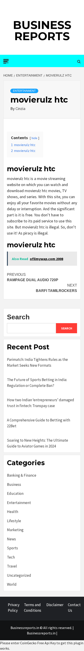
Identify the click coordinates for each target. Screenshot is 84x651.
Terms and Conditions (32, 607)
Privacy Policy (13, 607)
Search (18, 317)
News (11, 539)
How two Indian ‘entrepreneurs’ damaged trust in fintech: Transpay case (40, 402)
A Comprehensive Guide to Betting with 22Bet (38, 423)
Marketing (15, 529)
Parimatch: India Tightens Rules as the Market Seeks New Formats (37, 362)
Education (15, 493)
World (12, 584)
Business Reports (42, 30)
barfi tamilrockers (56, 288)
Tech (11, 557)
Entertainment (24, 90)
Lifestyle (14, 520)
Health (12, 511)
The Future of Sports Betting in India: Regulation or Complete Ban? (37, 382)
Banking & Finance (21, 475)
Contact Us (74, 607)
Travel (12, 566)
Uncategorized (19, 575)
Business (14, 484)
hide (34, 138)
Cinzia (20, 108)
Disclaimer (54, 604)
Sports (12, 548)
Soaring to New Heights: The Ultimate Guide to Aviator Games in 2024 (37, 443)
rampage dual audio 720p (32, 277)
